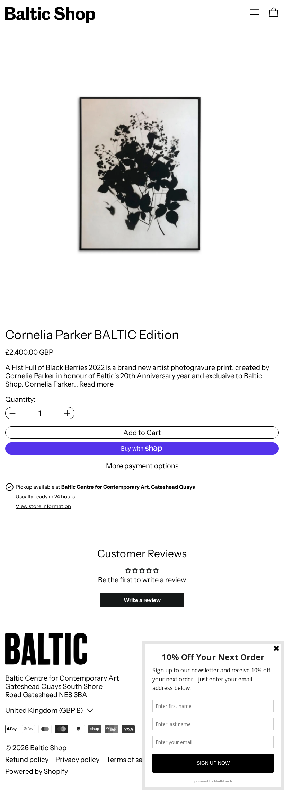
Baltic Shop (48, 748)
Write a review (142, 599)
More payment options (142, 466)
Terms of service (132, 759)
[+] (67, 413)
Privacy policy (77, 759)
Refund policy (26, 759)
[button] (142, 181)
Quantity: (20, 399)
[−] (12, 413)
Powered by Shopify (36, 771)
